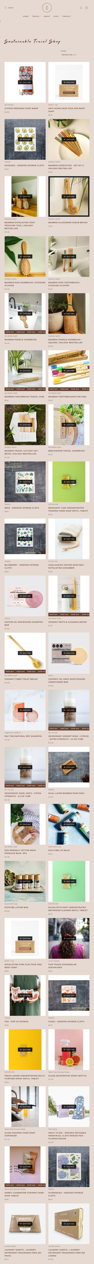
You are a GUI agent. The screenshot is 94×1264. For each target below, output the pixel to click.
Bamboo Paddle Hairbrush (21, 340)
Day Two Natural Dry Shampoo (23, 736)
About (47, 16)
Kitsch (50, 675)
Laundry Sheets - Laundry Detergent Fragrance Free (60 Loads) (66, 1253)
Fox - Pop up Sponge (16, 1021)
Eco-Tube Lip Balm (59, 850)
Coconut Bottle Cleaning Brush (67, 622)
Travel (35, 16)
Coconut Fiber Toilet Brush (21, 679)
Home (26, 16)
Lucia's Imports (54, 961)
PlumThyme (52, 1129)
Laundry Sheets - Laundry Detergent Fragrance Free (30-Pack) (23, 1253)
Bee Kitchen (9, 105)
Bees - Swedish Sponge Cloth (22, 508)
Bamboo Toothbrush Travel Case (24, 397)
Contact (66, 16)
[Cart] (86, 7)
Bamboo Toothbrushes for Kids (67, 397)
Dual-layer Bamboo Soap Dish (66, 793)
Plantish (7, 162)
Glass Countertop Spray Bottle (67, 1076)
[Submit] (7, 7)
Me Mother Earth (11, 336)
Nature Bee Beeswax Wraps (58, 1072)
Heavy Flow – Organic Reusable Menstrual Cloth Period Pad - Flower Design (67, 1136)
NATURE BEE (53, 504)
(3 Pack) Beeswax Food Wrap (21, 108)
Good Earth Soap (54, 847)
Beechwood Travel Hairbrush (66, 451)
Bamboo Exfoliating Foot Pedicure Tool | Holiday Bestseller (20, 225)
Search (10, 8)
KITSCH (7, 618)
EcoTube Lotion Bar (16, 907)
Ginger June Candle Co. (13, 732)
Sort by (63, 51)
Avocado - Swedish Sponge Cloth (24, 165)
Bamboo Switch (54, 162)
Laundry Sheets (10, 1246)
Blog (56, 16)
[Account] (81, 7)
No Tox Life (52, 561)
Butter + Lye (53, 105)
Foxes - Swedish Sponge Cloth (66, 1021)
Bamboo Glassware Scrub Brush (67, 222)
